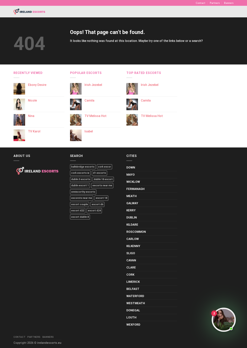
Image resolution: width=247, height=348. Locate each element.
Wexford (133, 324)
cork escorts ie (80, 172)
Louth (131, 317)
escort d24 (94, 210)
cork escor (104, 166)
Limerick (133, 282)
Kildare (132, 224)
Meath (131, 196)
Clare (131, 267)
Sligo (130, 253)
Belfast (132, 289)
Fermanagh (135, 189)
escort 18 (101, 197)
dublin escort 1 (80, 185)
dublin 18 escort (103, 179)
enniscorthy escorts (83, 191)
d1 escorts (99, 172)
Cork (130, 274)
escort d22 (77, 210)
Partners (215, 2)
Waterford (135, 296)
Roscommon (136, 232)
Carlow (132, 239)
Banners (228, 2)
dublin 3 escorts (80, 179)
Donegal (133, 310)
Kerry (131, 210)
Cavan (131, 260)
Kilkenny (133, 246)
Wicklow (133, 182)
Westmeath (135, 303)
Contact (200, 2)
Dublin (131, 217)
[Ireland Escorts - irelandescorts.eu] (30, 11)
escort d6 (97, 204)
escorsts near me (81, 197)
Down (130, 167)
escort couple (79, 204)
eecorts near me (102, 185)
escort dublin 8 (80, 216)
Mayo (130, 174)
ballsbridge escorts (82, 166)
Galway (132, 203)
